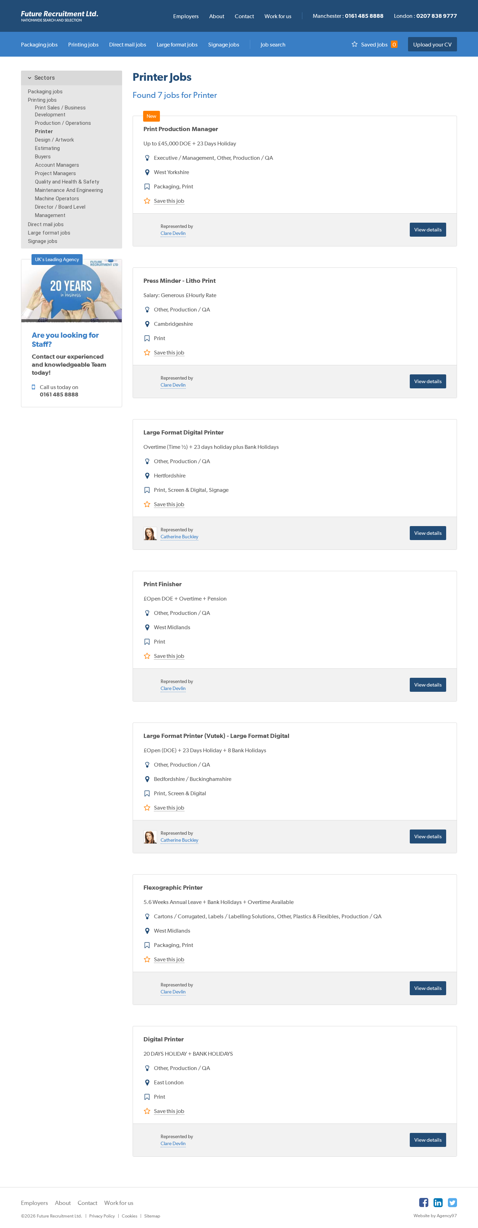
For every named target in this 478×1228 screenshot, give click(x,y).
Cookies (129, 1216)
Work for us (118, 1202)
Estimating (47, 148)
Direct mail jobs (46, 224)
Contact (87, 1202)
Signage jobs (42, 241)
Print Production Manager (180, 128)
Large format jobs (49, 233)
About (63, 1202)
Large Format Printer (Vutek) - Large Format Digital (216, 735)
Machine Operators (57, 198)
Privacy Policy (102, 1216)
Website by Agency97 (435, 1215)
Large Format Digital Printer (183, 432)
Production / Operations (63, 123)
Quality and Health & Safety (67, 182)
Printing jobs (42, 100)
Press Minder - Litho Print (179, 280)
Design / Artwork (54, 140)
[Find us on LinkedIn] (438, 1202)
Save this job (169, 201)
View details (428, 229)
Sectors (44, 77)
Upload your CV (432, 44)
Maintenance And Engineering (69, 190)
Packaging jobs (45, 91)
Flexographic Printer (173, 887)
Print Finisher (162, 584)
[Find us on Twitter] (452, 1202)
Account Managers (57, 165)
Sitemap (152, 1216)
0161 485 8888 (59, 394)
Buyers (43, 156)
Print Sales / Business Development (60, 111)
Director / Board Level (60, 207)
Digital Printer (163, 1039)
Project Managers (55, 173)
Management (50, 215)
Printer (44, 131)
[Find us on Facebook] (423, 1202)
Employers (34, 1202)
